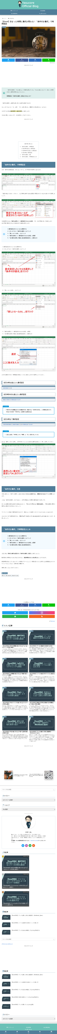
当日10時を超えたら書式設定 (28, 148)
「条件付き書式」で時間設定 (27, 146)
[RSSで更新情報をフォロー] (42, 616)
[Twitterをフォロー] (15, 612)
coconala (36, 840)
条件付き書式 (15, 575)
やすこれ (28, 832)
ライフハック (11, 1027)
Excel (4, 575)
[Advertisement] (28, 76)
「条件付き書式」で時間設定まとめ (29, 156)
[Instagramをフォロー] (42, 612)
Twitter (31, 840)
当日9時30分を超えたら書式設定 (29, 150)
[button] (54, 790)
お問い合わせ (29, 1029)
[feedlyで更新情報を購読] (15, 616)
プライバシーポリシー (7, 943)
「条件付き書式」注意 (26, 154)
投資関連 (29, 1027)
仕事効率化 (5, 573)
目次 (27, 143)
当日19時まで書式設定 (27, 152)
